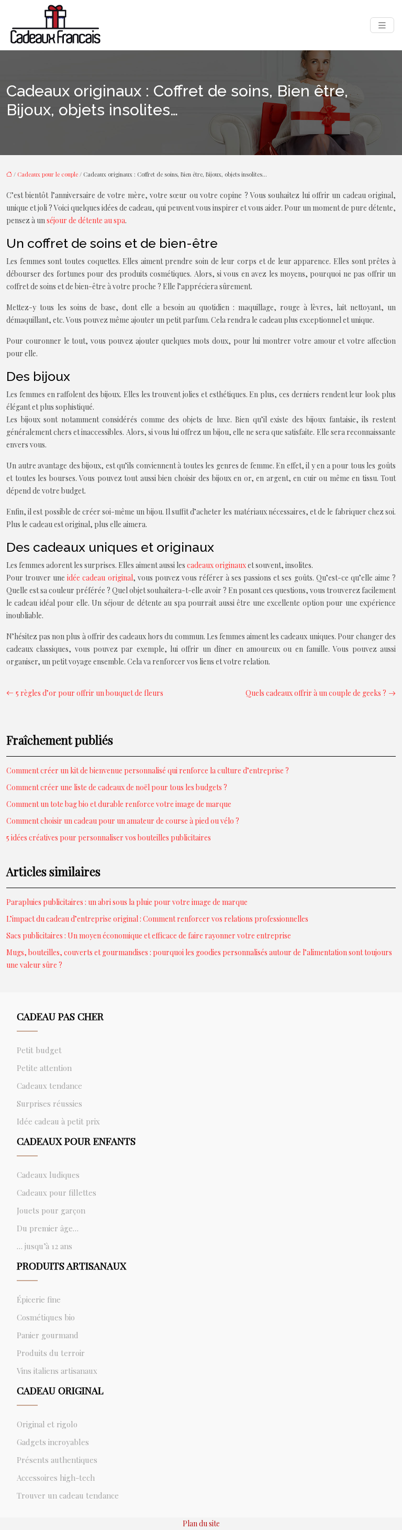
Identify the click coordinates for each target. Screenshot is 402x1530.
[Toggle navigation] (382, 25)
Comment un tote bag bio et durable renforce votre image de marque (118, 804)
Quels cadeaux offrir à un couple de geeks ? (315, 693)
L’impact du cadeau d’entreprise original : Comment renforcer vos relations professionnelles (157, 919)
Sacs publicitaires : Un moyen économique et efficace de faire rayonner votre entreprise (148, 936)
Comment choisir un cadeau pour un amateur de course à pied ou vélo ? (122, 821)
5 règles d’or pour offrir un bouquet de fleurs (89, 693)
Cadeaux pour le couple (47, 174)
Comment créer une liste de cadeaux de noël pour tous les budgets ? (116, 787)
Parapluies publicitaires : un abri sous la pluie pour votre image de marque (127, 902)
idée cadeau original (99, 578)
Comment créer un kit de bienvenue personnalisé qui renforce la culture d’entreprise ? (147, 770)
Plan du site (201, 1523)
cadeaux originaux (216, 565)
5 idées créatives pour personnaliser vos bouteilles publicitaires (108, 838)
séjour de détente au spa (86, 220)
